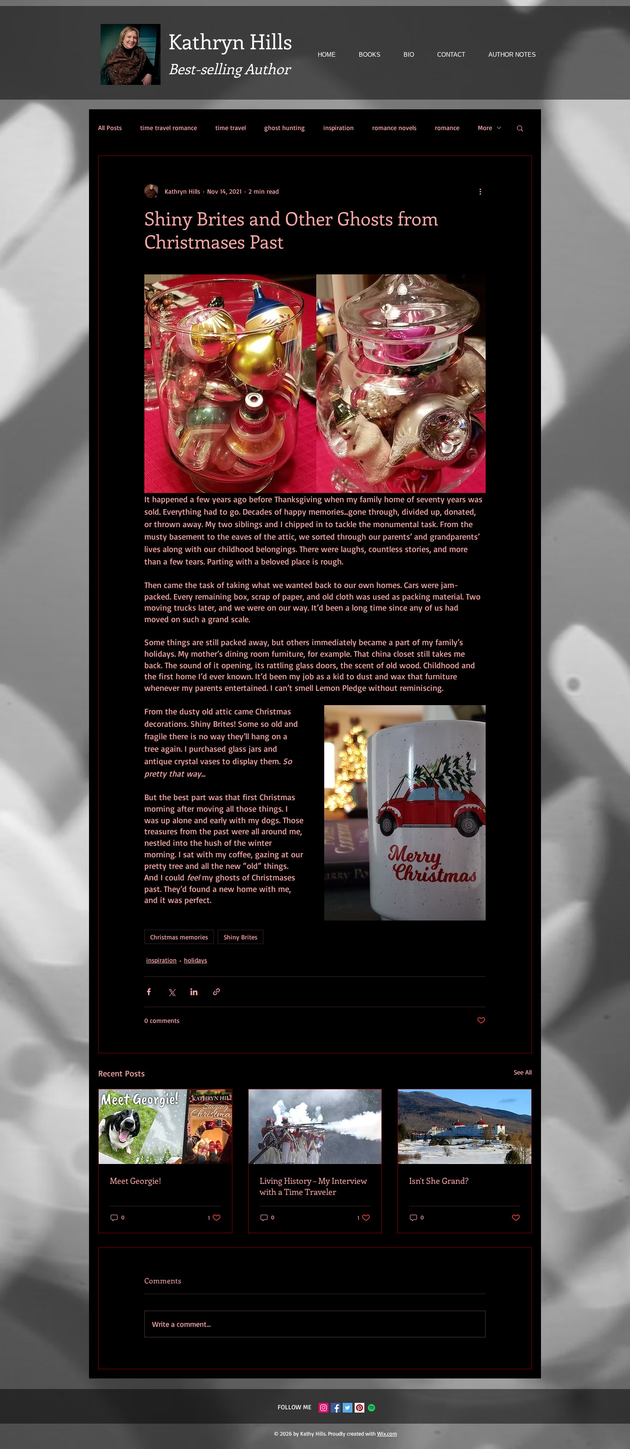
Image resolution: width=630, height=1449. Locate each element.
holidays (195, 960)
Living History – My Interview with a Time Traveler (313, 1186)
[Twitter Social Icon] (347, 1408)
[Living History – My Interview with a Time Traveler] (315, 1126)
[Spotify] (371, 1408)
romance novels (394, 127)
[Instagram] (323, 1408)
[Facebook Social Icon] (335, 1408)
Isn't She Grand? (439, 1180)
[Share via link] (216, 991)
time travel (230, 127)
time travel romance (168, 127)
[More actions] (480, 190)
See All (523, 1072)
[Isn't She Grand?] (464, 1126)
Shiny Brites (240, 937)
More (485, 127)
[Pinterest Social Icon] (359, 1408)
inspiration (338, 127)
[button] (520, 127)
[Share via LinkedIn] (194, 991)
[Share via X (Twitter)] (171, 991)
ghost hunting (284, 127)
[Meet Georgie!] (165, 1126)
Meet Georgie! (135, 1180)
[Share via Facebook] (148, 991)
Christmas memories (179, 937)
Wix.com (387, 1433)
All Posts (110, 127)
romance (447, 127)
